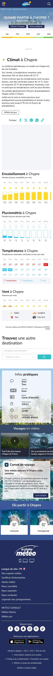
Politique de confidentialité (17, 659)
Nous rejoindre (9, 590)
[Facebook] (10, 628)
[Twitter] (16, 628)
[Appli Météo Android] (35, 642)
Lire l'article (40, 495)
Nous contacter (9, 595)
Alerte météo (8, 582)
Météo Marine (9, 612)
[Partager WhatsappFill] (37, 120)
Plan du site (40, 651)
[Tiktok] (42, 628)
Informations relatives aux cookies (27, 655)
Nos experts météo (11, 573)
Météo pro (7, 616)
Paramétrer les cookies (39, 659)
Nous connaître (9, 586)
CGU (25, 651)
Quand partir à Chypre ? (20, 9)
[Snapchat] (23, 628)
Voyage (3, 9)
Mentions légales (14, 651)
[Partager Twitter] (26, 120)
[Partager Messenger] (31, 120)
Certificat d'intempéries (13, 577)
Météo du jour (10, 112)
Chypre (9, 9)
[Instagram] (29, 628)
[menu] (4, 4)
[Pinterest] (36, 628)
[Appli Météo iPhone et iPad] (17, 642)
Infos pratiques (36, 26)
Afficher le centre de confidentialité (28, 663)
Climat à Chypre (17, 26)
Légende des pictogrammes (16, 599)
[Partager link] (42, 120)
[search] (49, 4)
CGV (31, 651)
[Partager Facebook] (20, 120)
